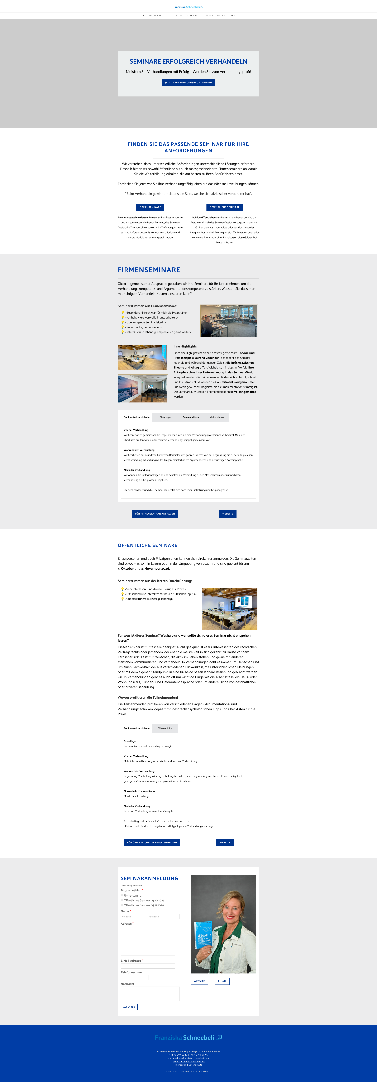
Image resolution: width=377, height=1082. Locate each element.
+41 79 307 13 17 (178, 1054)
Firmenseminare (152, 15)
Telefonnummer (132, 972)
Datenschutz (195, 1064)
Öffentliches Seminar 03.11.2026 (144, 905)
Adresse (127, 923)
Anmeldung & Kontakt (220, 15)
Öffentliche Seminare (184, 15)
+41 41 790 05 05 (199, 1054)
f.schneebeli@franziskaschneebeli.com (188, 1058)
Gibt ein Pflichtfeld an (131, 885)
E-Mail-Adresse (132, 960)
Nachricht (127, 984)
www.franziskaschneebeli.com (189, 1061)
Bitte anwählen (132, 890)
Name (126, 911)
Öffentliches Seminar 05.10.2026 (144, 900)
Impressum (181, 1064)
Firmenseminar (133, 895)
